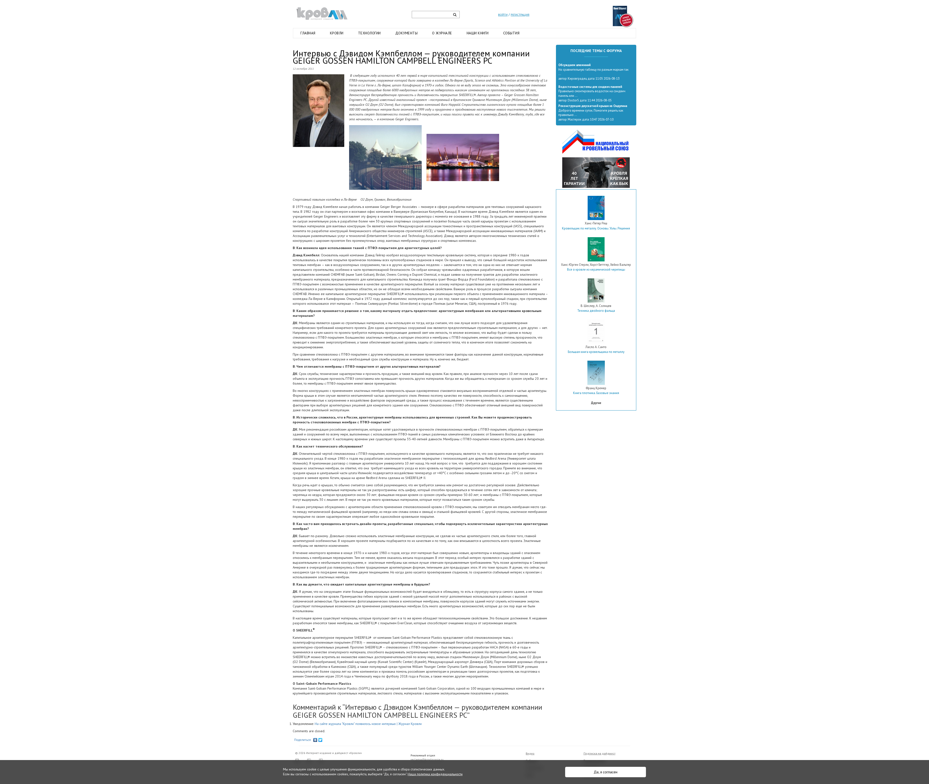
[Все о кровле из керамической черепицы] (596, 249)
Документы (406, 33)
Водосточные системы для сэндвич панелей (590, 87)
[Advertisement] (596, 450)
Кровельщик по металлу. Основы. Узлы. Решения (596, 228)
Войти (503, 14)
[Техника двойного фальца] (596, 290)
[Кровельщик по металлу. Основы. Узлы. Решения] (596, 208)
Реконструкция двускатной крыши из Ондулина (592, 106)
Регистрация (520, 14)
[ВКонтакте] (315, 739)
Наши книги (478, 33)
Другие (596, 403)
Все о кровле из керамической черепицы (596, 269)
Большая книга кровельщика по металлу (596, 352)
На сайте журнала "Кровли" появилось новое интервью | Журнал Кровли (368, 724)
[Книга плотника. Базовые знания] (596, 373)
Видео (530, 753)
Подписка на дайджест (599, 753)
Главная (307, 33)
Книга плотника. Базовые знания (596, 393)
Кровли (337, 33)
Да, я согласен (605, 771)
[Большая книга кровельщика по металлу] (596, 332)
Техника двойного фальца (596, 311)
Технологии (369, 33)
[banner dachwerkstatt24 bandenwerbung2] (596, 172)
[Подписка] (623, 16)
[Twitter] (320, 739)
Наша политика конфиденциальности (435, 774)
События (511, 33)
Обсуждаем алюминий (574, 65)
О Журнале (442, 33)
